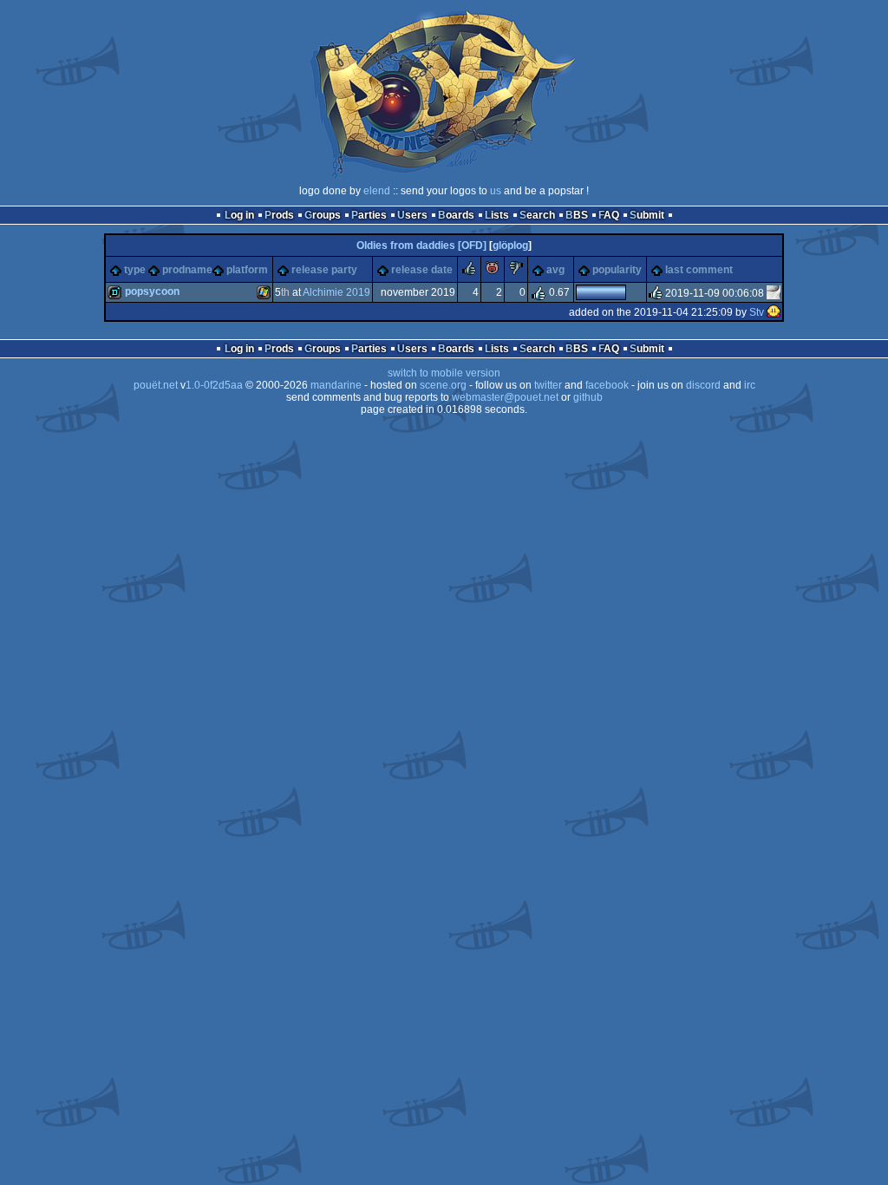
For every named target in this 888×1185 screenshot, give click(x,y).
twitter (548, 385)
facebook (607, 385)
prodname (187, 270)
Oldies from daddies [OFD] (421, 245)
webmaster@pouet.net (505, 397)
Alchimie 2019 (336, 292)
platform (247, 270)
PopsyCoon (152, 291)
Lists (497, 215)
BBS (576, 215)
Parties (369, 215)
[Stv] (773, 312)
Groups (322, 215)
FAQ (608, 215)
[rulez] (469, 271)
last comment (699, 270)
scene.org (443, 385)
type (135, 270)
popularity (617, 270)
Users (412, 215)
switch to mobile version (444, 373)
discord (703, 385)
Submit (647, 215)
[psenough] (773, 293)
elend (376, 191)
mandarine (336, 385)
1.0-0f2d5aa (214, 385)
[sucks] (516, 271)
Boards (456, 215)
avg (555, 270)
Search (537, 215)
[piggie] (493, 271)
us (495, 191)
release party (324, 270)
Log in (239, 215)
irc (749, 385)
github (588, 397)
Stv (756, 312)
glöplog (510, 245)
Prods (279, 215)
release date (422, 270)
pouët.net (156, 385)
